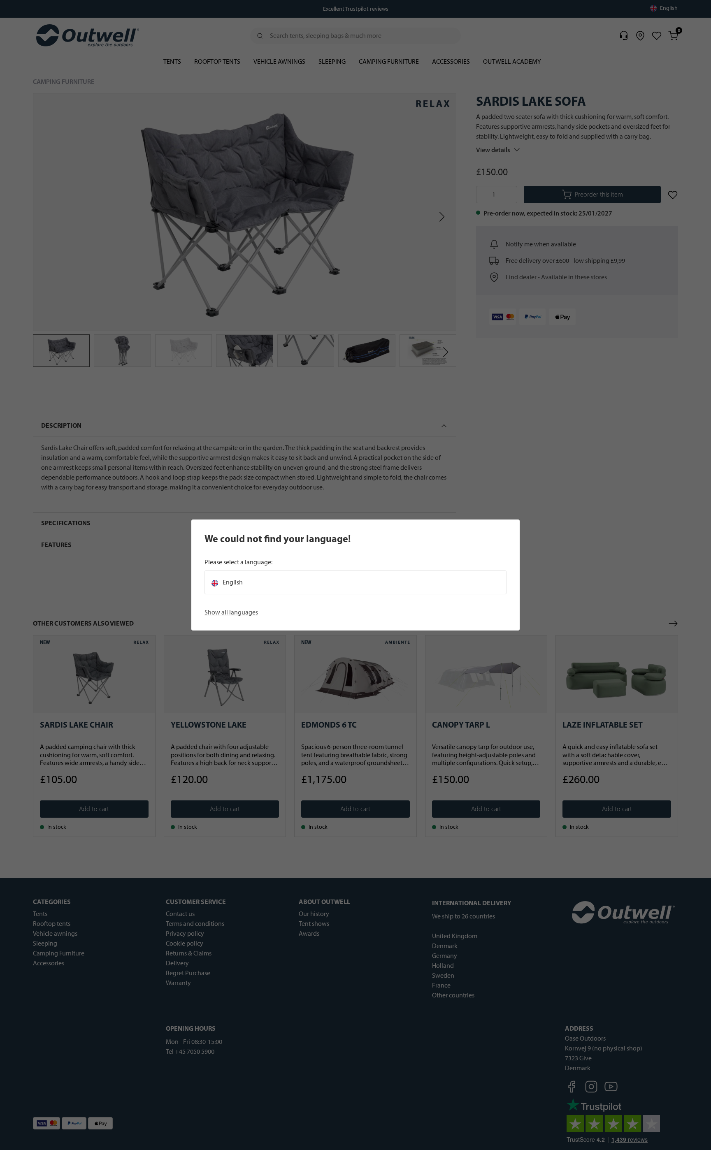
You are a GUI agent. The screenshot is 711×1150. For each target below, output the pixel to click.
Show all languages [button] (231, 612)
